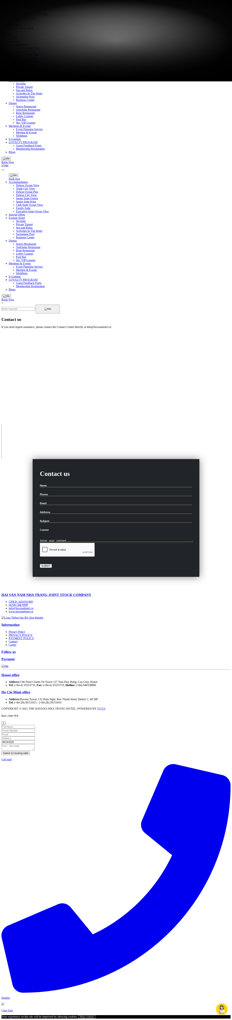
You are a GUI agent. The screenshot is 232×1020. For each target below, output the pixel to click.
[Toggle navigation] (2, 169)
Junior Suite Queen (27, 198)
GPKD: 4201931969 (21, 601)
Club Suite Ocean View (29, 204)
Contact (13, 641)
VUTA (101, 708)
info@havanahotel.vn (21, 608)
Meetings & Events (20, 126)
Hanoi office (10, 675)
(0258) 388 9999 (18, 605)
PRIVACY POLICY (21, 635)
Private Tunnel (24, 86)
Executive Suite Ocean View (32, 211)
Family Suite (23, 208)
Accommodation (18, 182)
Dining (13, 103)
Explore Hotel (17, 217)
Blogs (12, 152)
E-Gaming (15, 139)
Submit (45, 566)
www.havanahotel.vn (21, 611)
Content (44, 530)
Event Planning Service (29, 129)
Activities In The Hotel (29, 93)
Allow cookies (87, 1016)
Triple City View (25, 188)
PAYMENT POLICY (21, 638)
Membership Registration (30, 148)
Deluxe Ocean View (27, 185)
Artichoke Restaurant (28, 109)
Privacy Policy (17, 631)
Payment (8, 659)
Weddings (21, 135)
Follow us (8, 652)
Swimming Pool (25, 96)
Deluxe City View (26, 195)
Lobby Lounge (24, 116)
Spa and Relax (24, 90)
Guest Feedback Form (28, 145)
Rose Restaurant (25, 112)
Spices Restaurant (26, 106)
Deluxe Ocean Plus (27, 191)
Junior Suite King (26, 201)
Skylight (21, 83)
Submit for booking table (15, 753)
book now (14, 178)
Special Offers (17, 214)
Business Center (25, 99)
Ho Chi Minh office (15, 692)
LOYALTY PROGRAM (23, 142)
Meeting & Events (26, 132)
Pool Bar (21, 119)
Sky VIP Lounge (25, 122)
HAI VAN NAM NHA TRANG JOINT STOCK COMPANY (46, 595)
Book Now (7, 162)
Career (12, 644)
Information (10, 625)
